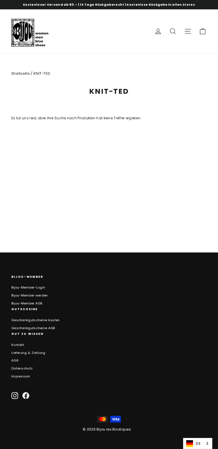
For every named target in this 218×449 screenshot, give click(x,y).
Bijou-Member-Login (28, 287)
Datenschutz (22, 368)
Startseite (20, 73)
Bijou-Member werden (29, 295)
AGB (14, 360)
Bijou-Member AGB (26, 303)
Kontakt (17, 345)
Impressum (20, 376)
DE (198, 443)
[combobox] (197, 443)
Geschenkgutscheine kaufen (35, 320)
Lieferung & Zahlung (28, 352)
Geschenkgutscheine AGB (33, 328)
